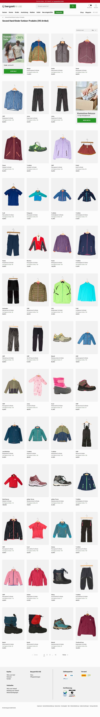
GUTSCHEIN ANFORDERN (60, 358)
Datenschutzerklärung (61, 372)
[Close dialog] (78, 342)
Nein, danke (60, 362)
